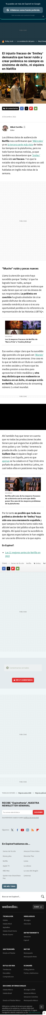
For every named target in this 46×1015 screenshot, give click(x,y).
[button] (17, 126)
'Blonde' (39, 354)
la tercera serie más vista (20, 144)
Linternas (27, 875)
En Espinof (8, 336)
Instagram (27, 829)
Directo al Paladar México (11, 1000)
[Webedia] (10, 908)
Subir (36, 907)
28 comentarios (11, 108)
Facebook (22, 108)
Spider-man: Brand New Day (12, 876)
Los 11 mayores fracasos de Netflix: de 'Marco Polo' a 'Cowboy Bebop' (21, 340)
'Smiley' (36, 155)
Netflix (28, 563)
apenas (5, 461)
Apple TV (6, 866)
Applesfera (6, 927)
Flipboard (31, 108)
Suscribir (38, 812)
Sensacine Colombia (31, 997)
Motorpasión (28, 953)
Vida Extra (27, 924)
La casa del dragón (31, 871)
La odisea (27, 866)
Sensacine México (30, 993)
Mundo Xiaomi (8, 934)
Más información (34, 1012)
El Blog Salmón (29, 969)
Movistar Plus (29, 856)
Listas (26, 861)
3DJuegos (27, 920)
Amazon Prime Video (31, 851)
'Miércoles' (37, 140)
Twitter (26, 108)
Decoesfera (6, 973)
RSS (33, 829)
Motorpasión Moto (30, 957)
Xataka (5, 920)
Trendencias (7, 969)
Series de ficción (17, 563)
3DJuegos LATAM (29, 990)
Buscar (42, 896)
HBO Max (6, 871)
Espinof (26, 940)
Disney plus (7, 856)
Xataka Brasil (7, 993)
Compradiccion (8, 977)
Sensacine (27, 937)
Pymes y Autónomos (31, 973)
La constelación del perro (25, 41)
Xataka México (8, 990)
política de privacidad (31, 818)
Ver (24, 680)
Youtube (22, 829)
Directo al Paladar (9, 953)
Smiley (38, 563)
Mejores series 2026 (25, 793)
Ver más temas (9, 886)
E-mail (35, 108)
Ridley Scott (9, 41)
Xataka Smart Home (10, 931)
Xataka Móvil (7, 924)
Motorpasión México (31, 1000)
